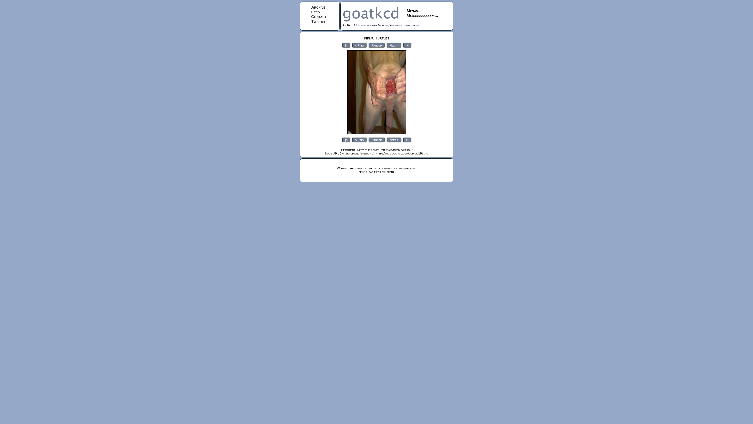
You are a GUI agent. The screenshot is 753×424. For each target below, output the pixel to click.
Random (376, 45)
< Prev (359, 45)
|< (346, 45)
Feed (315, 12)
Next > (393, 45)
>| (407, 45)
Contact (318, 16)
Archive (318, 7)
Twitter (318, 21)
